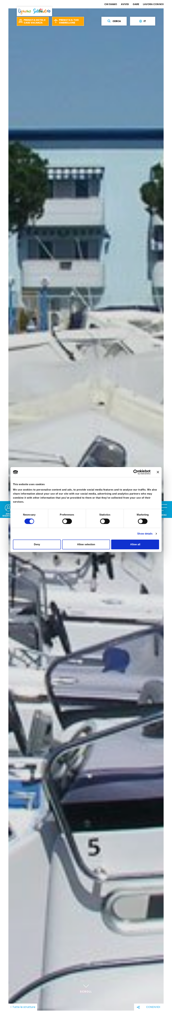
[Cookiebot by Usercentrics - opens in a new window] (135, 472)
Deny (37, 544)
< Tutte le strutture (22, 1007)
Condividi (153, 1007)
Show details (145, 533)
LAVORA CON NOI (153, 4)
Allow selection (86, 544)
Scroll (86, 991)
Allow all (135, 544)
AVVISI (125, 4)
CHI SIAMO (110, 4)
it (145, 21)
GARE (136, 4)
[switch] (67, 521)
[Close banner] (158, 472)
